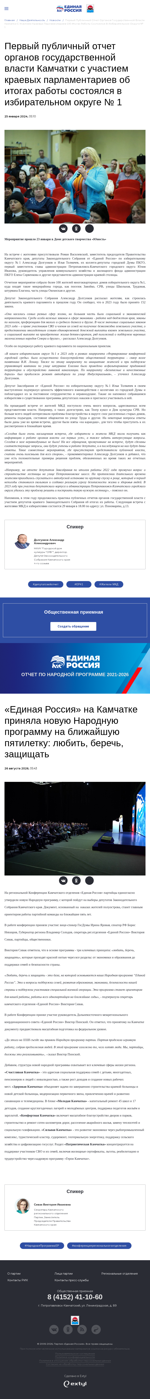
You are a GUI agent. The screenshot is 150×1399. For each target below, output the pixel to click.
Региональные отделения (119, 1273)
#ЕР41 (79, 584)
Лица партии (63, 1273)
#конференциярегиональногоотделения (99, 1245)
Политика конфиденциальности (75, 1357)
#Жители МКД (108, 584)
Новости (55, 20)
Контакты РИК (17, 1280)
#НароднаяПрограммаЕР (42, 1245)
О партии (14, 1273)
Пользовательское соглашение (75, 1353)
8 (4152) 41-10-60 (75, 1297)
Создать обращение (73, 626)
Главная (9, 20)
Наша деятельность (32, 20)
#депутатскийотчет (45, 584)
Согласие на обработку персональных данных (75, 1364)
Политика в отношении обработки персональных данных (75, 1360)
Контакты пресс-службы (71, 1280)
